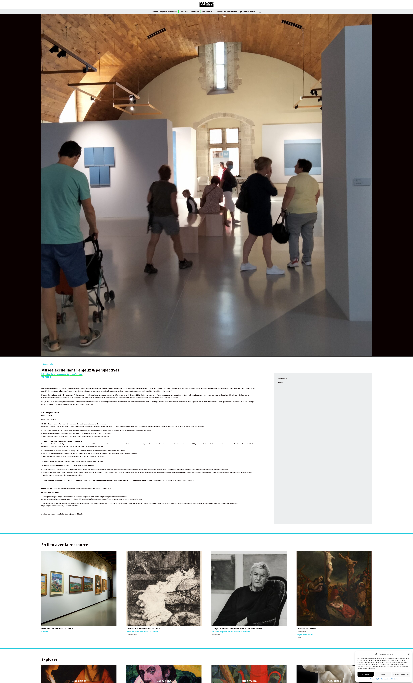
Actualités (195, 12)
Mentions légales (375, 679)
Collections (184, 12)
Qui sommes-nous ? (247, 12)
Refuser (383, 674)
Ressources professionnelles (226, 12)
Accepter (365, 674)
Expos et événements (168, 12)
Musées (155, 12)
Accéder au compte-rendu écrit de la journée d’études (62, 514)
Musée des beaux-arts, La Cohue (61, 374)
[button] (409, 654)
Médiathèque (207, 12)
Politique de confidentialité (389, 679)
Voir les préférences (401, 674)
